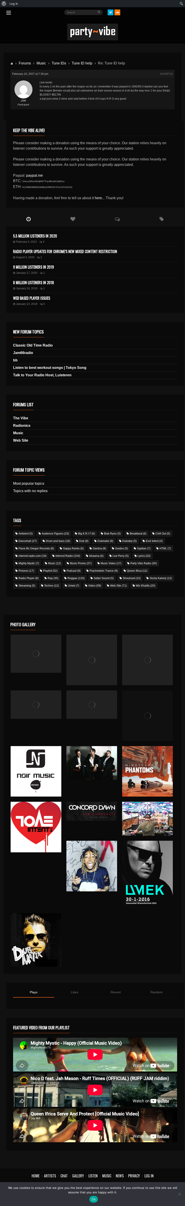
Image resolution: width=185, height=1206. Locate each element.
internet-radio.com (32, 555)
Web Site (20, 440)
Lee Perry (121, 555)
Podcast (74, 570)
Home (35, 1176)
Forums (25, 63)
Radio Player (28, 578)
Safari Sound (104, 578)
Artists (50, 1176)
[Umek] (147, 874)
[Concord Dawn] (91, 811)
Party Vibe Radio (143, 563)
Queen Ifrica (137, 570)
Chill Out (162, 533)
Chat (64, 1176)
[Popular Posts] (73, 219)
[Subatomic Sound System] (147, 660)
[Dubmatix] (36, 940)
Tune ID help (82, 63)
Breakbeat (138, 533)
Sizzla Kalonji (161, 578)
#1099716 (166, 73)
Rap (53, 578)
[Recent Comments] (117, 219)
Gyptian (143, 548)
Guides (121, 548)
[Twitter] (110, 12)
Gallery (78, 1176)
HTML (165, 548)
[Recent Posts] (28, 219)
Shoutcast (132, 578)
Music (41, 63)
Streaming (26, 585)
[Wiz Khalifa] (91, 866)
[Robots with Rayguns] (147, 715)
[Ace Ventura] (147, 819)
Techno (51, 585)
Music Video (111, 563)
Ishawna (96, 555)
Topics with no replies (30, 491)
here (98, 198)
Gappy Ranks (73, 548)
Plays (33, 992)
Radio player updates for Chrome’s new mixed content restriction (65, 251)
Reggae (76, 578)
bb (15, 360)
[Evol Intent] (36, 827)
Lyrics (144, 555)
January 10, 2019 (26, 304)
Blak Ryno (112, 533)
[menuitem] (4, 3)
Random (156, 992)
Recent (116, 992)
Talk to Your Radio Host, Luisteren (42, 375)
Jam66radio (23, 353)
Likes (74, 992)
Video (94, 585)
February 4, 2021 (26, 241)
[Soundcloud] (117, 12)
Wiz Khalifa (145, 585)
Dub (83, 541)
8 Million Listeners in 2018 (33, 282)
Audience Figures (55, 533)
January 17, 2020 (26, 272)
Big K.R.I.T (86, 533)
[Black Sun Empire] (147, 771)
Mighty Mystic (28, 563)
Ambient (25, 533)
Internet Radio (68, 555)
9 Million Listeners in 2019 (33, 267)
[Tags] (162, 219)
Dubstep (129, 541)
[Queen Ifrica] (36, 654)
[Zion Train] (91, 704)
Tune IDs (59, 63)
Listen (93, 1176)
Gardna (99, 548)
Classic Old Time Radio (33, 345)
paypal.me (34, 175)
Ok (94, 1199)
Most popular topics (28, 483)
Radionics (21, 425)
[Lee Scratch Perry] (91, 660)
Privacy (134, 1176)
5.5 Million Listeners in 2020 (35, 236)
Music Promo (81, 563)
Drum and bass (58, 541)
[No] (179, 1194)
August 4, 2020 (25, 257)
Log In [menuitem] (13, 3)
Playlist (50, 570)
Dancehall (27, 541)
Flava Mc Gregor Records (36, 548)
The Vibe (20, 418)
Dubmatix (105, 541)
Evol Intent (154, 541)
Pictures (26, 570)
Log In (149, 1176)
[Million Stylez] (36, 704)
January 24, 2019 (26, 288)
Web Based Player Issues (31, 298)
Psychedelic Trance (104, 570)
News (120, 1176)
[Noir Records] (36, 771)
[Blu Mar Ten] (91, 763)
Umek (73, 585)
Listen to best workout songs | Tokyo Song (49, 368)
